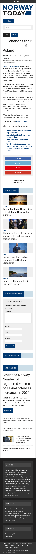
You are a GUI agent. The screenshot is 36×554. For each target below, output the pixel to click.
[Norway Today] (18, 10)
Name (7, 326)
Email (7, 332)
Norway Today (21, 121)
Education (23, 544)
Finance (5, 278)
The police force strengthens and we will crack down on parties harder (17, 236)
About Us (16, 547)
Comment (8, 312)
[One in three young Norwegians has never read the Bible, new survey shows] (8, 441)
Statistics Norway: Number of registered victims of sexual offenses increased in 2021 (17, 384)
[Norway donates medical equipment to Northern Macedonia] (18, 252)
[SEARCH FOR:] (18, 27)
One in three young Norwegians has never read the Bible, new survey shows (23, 439)
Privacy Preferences (9, 552)
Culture (13, 545)
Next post (16, 183)
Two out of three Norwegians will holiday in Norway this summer (18, 212)
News (4, 230)
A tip (26, 545)
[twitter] (18, 1)
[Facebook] (14, 1)
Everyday (20, 545)
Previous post (19, 180)
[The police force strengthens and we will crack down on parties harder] (18, 228)
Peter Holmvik (14, 66)
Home (4, 544)
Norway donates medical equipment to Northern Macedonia (15, 260)
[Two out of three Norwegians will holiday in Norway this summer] (18, 204)
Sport (30, 544)
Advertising (8, 547)
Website (7, 338)
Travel (5, 206)
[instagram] (21, 1)
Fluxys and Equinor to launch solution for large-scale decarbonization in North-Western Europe (18, 420)
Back (9, 21)
